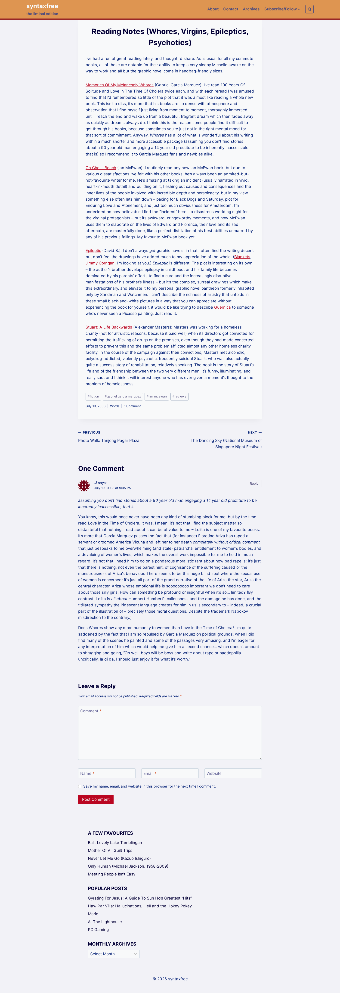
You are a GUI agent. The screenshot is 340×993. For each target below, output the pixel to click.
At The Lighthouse (105, 921)
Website (214, 773)
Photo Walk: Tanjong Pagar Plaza (108, 437)
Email (150, 773)
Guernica (222, 307)
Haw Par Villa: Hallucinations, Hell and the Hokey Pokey (140, 906)
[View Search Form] (309, 9)
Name (87, 773)
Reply (254, 483)
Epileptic (93, 250)
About (213, 9)
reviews (179, 396)
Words (114, 406)
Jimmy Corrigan (100, 263)
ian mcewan (157, 396)
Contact (230, 9)
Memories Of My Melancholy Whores (120, 85)
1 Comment (132, 406)
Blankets (242, 256)
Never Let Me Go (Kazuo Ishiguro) (119, 858)
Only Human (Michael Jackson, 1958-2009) (128, 866)
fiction (93, 396)
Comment (91, 711)
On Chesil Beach (101, 167)
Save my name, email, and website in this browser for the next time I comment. (149, 786)
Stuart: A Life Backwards (109, 327)
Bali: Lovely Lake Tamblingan (115, 842)
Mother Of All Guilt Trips (110, 850)
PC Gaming (98, 929)
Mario (93, 914)
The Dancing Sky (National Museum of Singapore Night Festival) (226, 440)
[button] (299, 9)
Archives (251, 9)
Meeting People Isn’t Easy (111, 874)
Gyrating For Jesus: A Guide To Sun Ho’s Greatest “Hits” (140, 898)
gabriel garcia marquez (123, 396)
